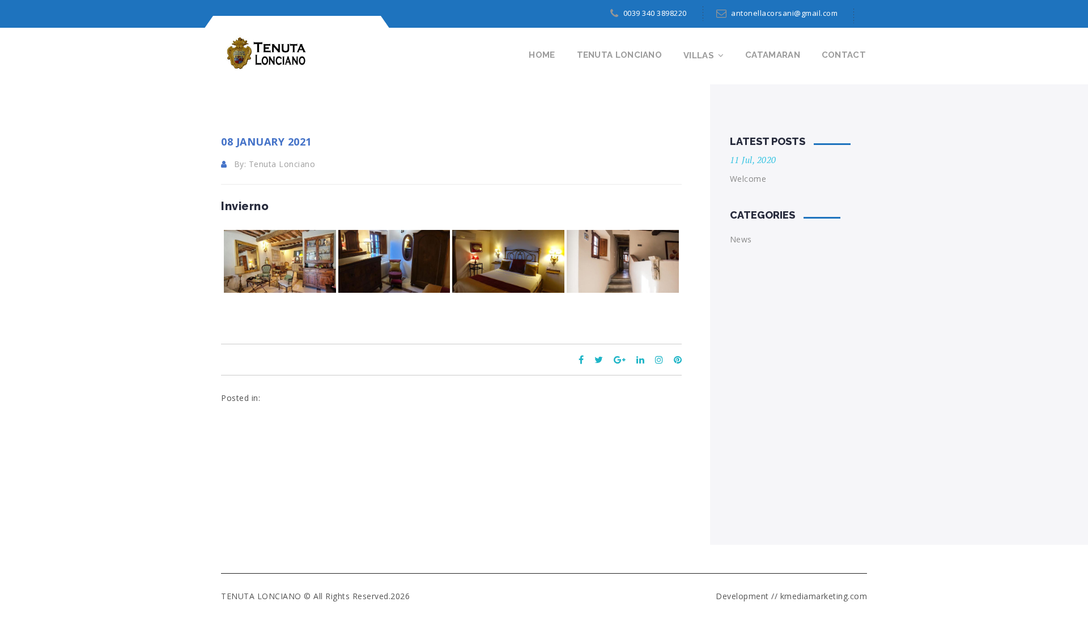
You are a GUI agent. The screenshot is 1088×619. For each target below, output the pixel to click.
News (741, 239)
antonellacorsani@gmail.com (784, 13)
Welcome (748, 178)
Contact (844, 55)
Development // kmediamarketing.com (791, 596)
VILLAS (698, 55)
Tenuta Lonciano (619, 55)
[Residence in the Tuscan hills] (264, 52)
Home (542, 55)
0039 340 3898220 (655, 13)
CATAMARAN (772, 55)
